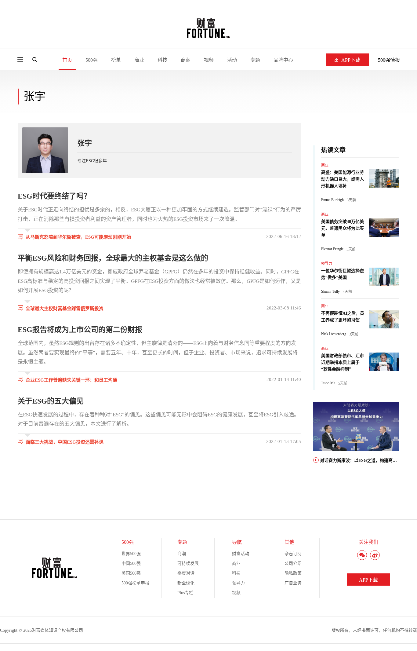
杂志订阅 (293, 553)
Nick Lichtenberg (333, 334)
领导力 (326, 263)
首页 (67, 60)
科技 (162, 60)
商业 (139, 60)
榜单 (116, 60)
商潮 (185, 60)
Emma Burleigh (332, 200)
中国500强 (131, 563)
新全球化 (185, 583)
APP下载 (350, 60)
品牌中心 (283, 60)
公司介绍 (293, 563)
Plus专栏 (185, 593)
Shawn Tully (330, 291)
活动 (232, 60)
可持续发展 (188, 563)
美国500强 (131, 573)
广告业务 (293, 583)
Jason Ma (328, 383)
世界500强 (131, 553)
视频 (209, 60)
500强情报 (389, 60)
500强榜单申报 (135, 583)
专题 (255, 60)
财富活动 (240, 553)
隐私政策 (293, 573)
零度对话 (185, 573)
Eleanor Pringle (332, 249)
